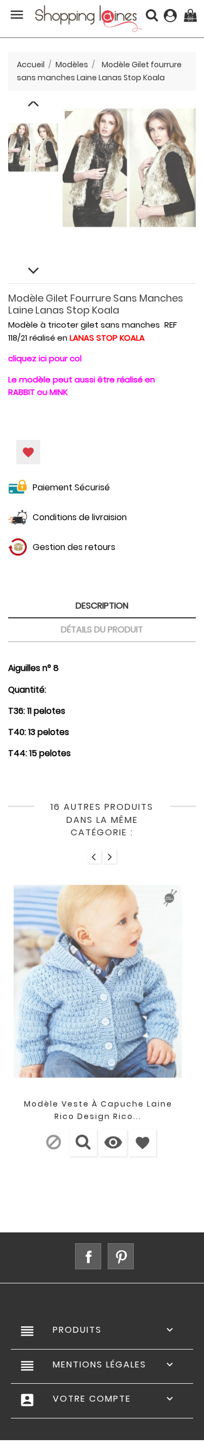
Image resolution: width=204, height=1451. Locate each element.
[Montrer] (83, 1142)
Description (102, 605)
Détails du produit (102, 629)
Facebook (88, 1256)
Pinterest (120, 1256)
